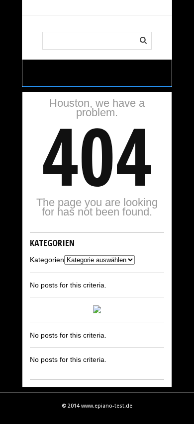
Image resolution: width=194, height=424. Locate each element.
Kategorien (47, 260)
